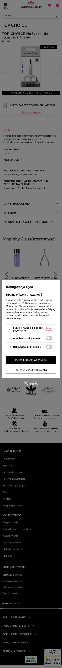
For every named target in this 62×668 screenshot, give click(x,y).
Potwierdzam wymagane (31, 369)
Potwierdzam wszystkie (31, 359)
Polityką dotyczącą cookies (36, 303)
